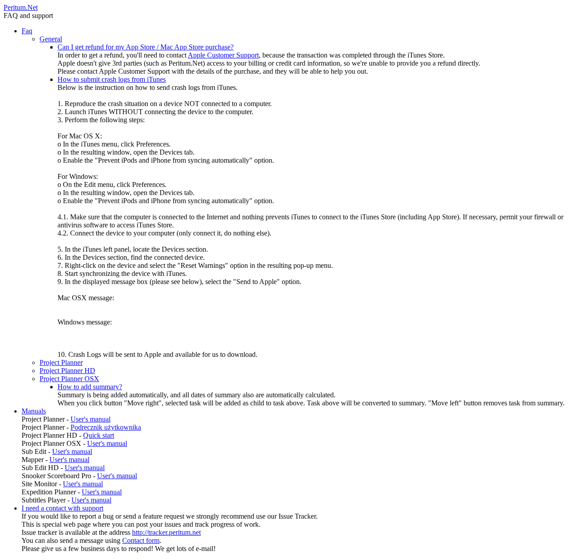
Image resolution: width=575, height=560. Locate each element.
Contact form (140, 540)
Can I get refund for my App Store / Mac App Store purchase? (146, 47)
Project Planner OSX (69, 378)
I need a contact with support (62, 508)
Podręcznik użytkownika (106, 427)
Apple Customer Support (223, 55)
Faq (27, 31)
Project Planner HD (67, 370)
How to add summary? (90, 387)
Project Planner (61, 362)
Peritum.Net (21, 7)
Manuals (34, 411)
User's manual (91, 419)
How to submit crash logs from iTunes (112, 79)
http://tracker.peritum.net (166, 532)
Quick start (98, 435)
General (51, 39)
